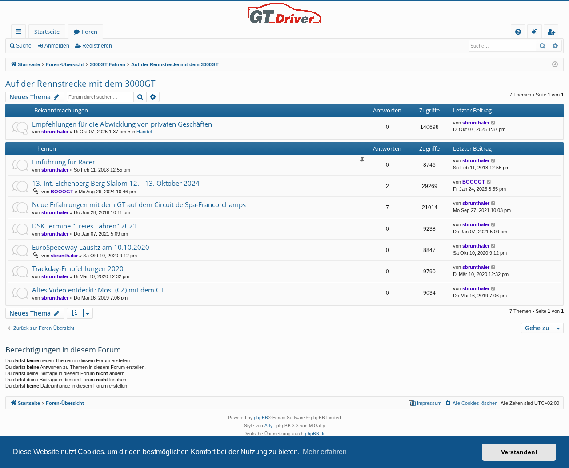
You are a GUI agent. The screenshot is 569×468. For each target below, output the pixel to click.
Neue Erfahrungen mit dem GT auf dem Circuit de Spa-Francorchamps (139, 204)
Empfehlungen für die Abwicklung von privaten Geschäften (122, 124)
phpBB (261, 417)
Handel (144, 131)
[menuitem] (518, 32)
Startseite (47, 32)
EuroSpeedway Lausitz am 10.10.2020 (90, 247)
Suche (24, 46)
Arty (268, 425)
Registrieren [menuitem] (553, 33)
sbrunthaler (54, 131)
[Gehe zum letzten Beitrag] (494, 123)
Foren (89, 32)
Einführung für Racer (63, 161)
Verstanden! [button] (519, 452)
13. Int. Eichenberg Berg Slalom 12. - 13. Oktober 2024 (116, 183)
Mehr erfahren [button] (325, 452)
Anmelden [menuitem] (536, 33)
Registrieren (97, 46)
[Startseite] (284, 12)
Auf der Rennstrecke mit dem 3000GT (80, 83)
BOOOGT (62, 191)
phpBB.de (315, 433)
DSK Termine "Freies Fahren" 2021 (84, 225)
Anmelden (56, 46)
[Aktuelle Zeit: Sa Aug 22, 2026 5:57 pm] (555, 65)
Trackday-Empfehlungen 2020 (78, 268)
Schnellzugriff (20, 33)
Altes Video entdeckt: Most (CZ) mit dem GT (98, 289)
